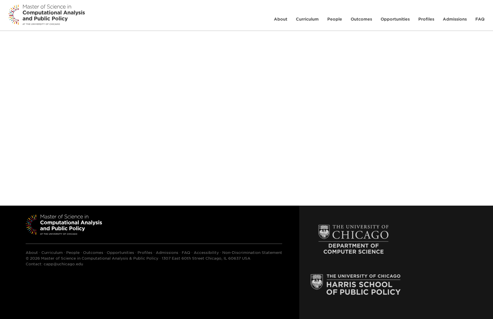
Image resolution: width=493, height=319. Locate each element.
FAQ (479, 19)
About (280, 19)
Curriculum (307, 19)
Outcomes (361, 19)
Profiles (426, 19)
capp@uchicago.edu (63, 263)
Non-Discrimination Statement (252, 252)
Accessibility (206, 252)
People (334, 19)
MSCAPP (64, 224)
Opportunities (395, 19)
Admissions (455, 19)
